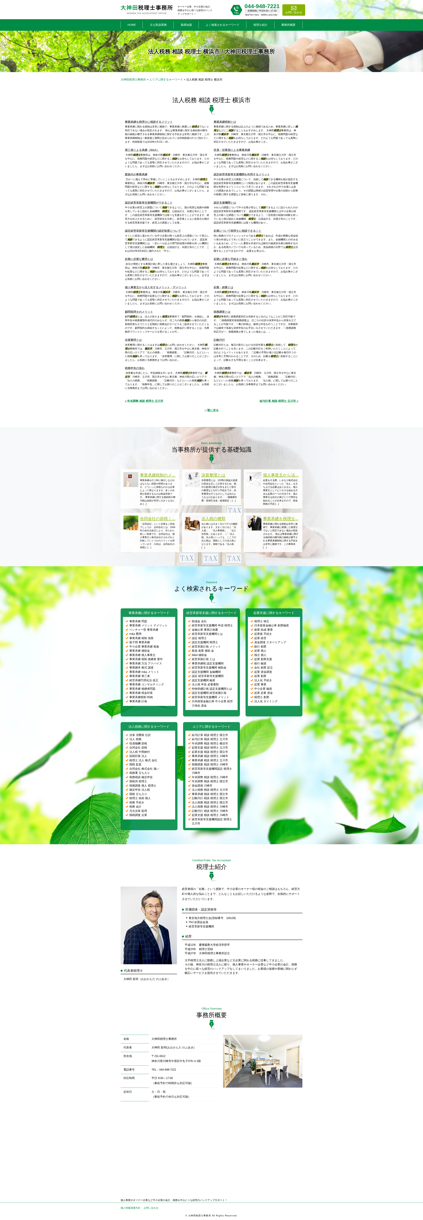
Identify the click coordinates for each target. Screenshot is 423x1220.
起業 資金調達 (263, 671)
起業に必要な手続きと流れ (230, 259)
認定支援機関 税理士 (205, 642)
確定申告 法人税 (139, 789)
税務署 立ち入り (139, 772)
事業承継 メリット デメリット (148, 625)
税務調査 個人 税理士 (142, 785)
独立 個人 (260, 655)
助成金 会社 (199, 621)
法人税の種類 (222, 368)
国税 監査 (135, 764)
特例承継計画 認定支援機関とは (212, 688)
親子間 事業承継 (139, 642)
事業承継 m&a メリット (144, 671)
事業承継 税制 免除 (141, 638)
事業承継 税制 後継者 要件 (146, 659)
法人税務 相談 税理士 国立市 (210, 802)
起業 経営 (260, 638)
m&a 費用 (135, 633)
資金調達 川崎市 (202, 785)
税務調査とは (222, 311)
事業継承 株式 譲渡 (141, 667)
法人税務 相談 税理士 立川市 (210, 789)
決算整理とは (133, 340)
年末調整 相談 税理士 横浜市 (210, 743)
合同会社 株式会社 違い (144, 768)
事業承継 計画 (138, 701)
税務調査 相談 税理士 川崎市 (210, 764)
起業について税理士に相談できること (237, 230)
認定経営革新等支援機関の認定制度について (153, 230)
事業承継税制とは (225, 121)
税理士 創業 (261, 697)
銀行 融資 (260, 663)
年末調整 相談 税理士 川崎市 (210, 777)
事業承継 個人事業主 (142, 655)
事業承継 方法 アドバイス (145, 663)
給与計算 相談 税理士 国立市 (210, 735)
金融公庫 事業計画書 (205, 629)
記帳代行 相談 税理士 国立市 (210, 798)
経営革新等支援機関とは (207, 633)
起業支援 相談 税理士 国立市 (210, 751)
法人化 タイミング (266, 701)
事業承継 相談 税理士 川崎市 (210, 756)
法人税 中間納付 (139, 751)
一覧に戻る (212, 410)
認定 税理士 (199, 638)
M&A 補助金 (199, 655)
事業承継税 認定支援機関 (208, 663)
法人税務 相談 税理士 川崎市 (210, 806)
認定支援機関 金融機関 (206, 671)
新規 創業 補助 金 (203, 650)
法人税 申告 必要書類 (205, 684)
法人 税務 (135, 739)
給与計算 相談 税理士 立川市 (210, 739)
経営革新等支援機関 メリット (210, 697)
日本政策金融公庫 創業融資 (271, 625)
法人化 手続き (263, 680)
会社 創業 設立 (263, 667)
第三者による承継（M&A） (142, 150)
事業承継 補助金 (139, 650)
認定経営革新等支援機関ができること (149, 202)
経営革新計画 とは (203, 659)
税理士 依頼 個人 (140, 798)
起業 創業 (260, 676)
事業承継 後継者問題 (142, 688)
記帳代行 (219, 340)
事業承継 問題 (138, 621)
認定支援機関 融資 (203, 680)
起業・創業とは (223, 287)
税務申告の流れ (135, 368)
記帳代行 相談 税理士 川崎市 (210, 811)
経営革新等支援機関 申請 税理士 (212, 625)
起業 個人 (260, 650)
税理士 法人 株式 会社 (143, 760)
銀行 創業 (260, 646)
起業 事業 (260, 684)
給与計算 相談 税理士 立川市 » (279, 401)
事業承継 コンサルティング (146, 684)
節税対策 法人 (138, 756)
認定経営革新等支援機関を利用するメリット (242, 174)
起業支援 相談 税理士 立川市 (210, 747)
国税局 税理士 (138, 781)
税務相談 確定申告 (141, 777)
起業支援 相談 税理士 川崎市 (210, 815)
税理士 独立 (261, 621)
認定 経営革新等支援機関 (208, 676)
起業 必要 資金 (263, 692)
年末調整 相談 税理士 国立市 (210, 781)
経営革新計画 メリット (206, 646)
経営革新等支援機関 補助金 (209, 667)
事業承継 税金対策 (141, 692)
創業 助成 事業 (263, 629)
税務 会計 (135, 806)
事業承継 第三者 (139, 676)
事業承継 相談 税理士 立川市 (210, 760)
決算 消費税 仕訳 (140, 735)
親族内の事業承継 (136, 174)
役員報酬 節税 (138, 743)
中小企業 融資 (263, 688)
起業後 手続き (263, 633)
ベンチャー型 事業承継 (143, 629)
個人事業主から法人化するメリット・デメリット (156, 287)
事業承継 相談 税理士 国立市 (210, 794)
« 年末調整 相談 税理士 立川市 (144, 401)
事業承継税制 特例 (141, 697)
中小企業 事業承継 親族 (144, 646)
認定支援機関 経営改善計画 (209, 692)
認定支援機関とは (225, 202)
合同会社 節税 (138, 747)
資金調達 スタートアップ (270, 642)
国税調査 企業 (138, 815)
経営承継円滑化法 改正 (143, 680)
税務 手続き (136, 802)
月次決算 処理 (138, 811)
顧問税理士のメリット (139, 311)
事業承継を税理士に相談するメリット (149, 121)
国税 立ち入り (138, 794)
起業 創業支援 (263, 659)
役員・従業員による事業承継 (232, 150)
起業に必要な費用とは (139, 259)
